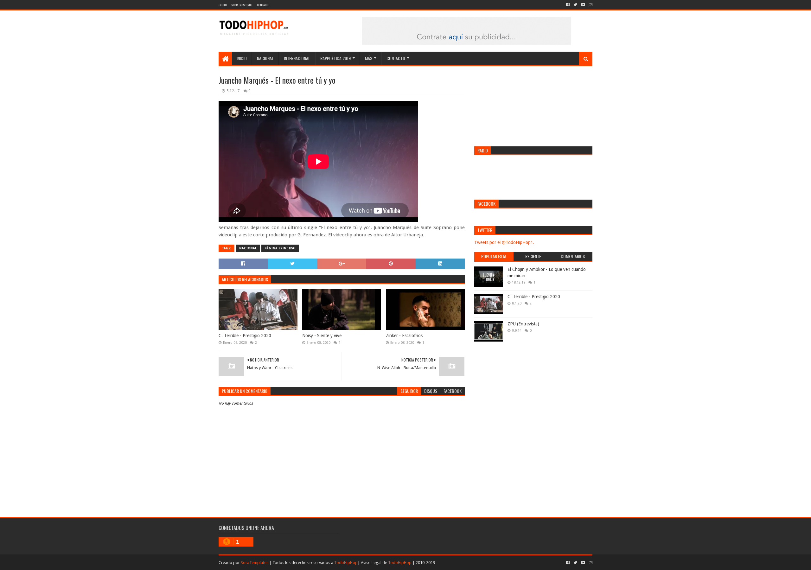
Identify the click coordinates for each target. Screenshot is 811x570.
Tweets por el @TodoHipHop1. (504, 242)
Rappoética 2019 (335, 58)
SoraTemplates (254, 562)
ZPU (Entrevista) (523, 323)
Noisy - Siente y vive (322, 335)
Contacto (263, 5)
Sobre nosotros (241, 5)
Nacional (265, 58)
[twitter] (575, 5)
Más (368, 58)
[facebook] (568, 5)
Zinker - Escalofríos (404, 335)
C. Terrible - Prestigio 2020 (245, 335)
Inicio (223, 5)
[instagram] (590, 5)
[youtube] (583, 5)
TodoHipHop (346, 562)
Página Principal (280, 248)
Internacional (297, 58)
